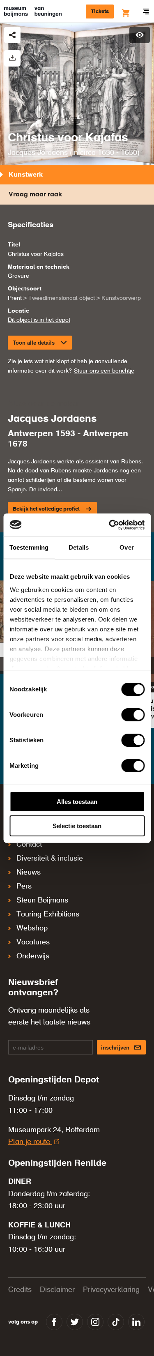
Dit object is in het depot (39, 320)
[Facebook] (54, 1322)
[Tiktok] (116, 1322)
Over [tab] (126, 547)
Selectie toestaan (77, 825)
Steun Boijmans (42, 900)
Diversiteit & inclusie (49, 858)
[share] (12, 35)
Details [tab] (79, 547)
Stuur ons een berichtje (104, 371)
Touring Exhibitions (47, 914)
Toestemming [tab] (28, 547)
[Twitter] (75, 1322)
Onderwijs (32, 956)
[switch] (133, 714)
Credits (20, 1290)
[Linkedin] (136, 1322)
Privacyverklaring (111, 1290)
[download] (12, 58)
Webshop (32, 928)
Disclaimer (57, 1290)
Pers (24, 886)
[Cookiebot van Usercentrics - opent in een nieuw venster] (110, 525)
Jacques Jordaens (38, 153)
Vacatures (33, 942)
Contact (29, 844)
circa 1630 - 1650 (108, 153)
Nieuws (28, 872)
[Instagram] (95, 1322)
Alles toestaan (77, 801)
